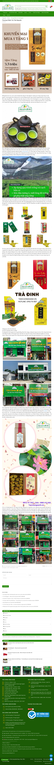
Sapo (8, 761)
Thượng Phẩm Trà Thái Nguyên (12, 20)
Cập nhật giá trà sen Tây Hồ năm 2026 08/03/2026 (12, 602)
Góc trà (31, 759)
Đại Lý (26, 12)
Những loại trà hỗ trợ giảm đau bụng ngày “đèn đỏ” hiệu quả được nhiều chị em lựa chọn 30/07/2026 (20, 606)
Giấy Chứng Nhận (45, 12)
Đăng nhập (44, 3)
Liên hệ (8, 15)
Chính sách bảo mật (38, 761)
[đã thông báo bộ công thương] (38, 714)
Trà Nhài (36, 8)
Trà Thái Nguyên (24, 8)
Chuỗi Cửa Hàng (36, 12)
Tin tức (30, 12)
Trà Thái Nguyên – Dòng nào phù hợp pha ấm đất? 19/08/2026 (14, 596)
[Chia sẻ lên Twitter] (49, 566)
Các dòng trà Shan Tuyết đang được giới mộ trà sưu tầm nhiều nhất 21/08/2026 (17, 594)
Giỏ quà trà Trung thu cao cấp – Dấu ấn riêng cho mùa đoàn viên (20, 652)
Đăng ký (50, 3)
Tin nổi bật (6, 640)
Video (4, 15)
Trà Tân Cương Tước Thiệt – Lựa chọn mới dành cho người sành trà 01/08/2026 (17, 604)
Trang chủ (5, 12)
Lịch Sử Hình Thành (13, 12)
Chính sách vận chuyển (47, 761)
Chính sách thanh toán (47, 759)
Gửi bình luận (5, 586)
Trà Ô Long (29, 8)
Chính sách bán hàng (38, 759)
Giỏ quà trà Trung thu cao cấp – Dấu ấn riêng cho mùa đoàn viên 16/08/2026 (16, 598)
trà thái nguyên (25, 151)
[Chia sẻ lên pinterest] (51, 566)
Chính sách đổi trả (48, 763)
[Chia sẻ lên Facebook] (47, 566)
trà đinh (45, 410)
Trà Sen (33, 8)
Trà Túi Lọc (40, 8)
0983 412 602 (5, 759)
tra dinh (8, 567)
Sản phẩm (20, 12)
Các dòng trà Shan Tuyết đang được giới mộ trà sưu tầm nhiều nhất (21, 642)
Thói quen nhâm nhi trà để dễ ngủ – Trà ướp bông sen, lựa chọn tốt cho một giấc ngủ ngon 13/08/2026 (21, 600)
